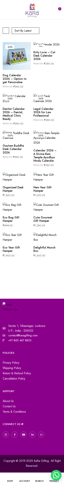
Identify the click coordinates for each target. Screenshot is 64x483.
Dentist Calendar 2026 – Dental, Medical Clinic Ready (14, 114)
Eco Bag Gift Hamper (11, 219)
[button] (59, 10)
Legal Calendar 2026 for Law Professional (43, 112)
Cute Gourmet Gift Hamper (42, 219)
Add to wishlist (29, 75)
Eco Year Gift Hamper (11, 249)
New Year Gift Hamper (42, 189)
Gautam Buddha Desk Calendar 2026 (13, 149)
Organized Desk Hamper (13, 189)
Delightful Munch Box (44, 249)
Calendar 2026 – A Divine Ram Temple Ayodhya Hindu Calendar (45, 155)
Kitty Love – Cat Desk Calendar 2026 (44, 56)
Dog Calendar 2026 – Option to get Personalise (14, 79)
